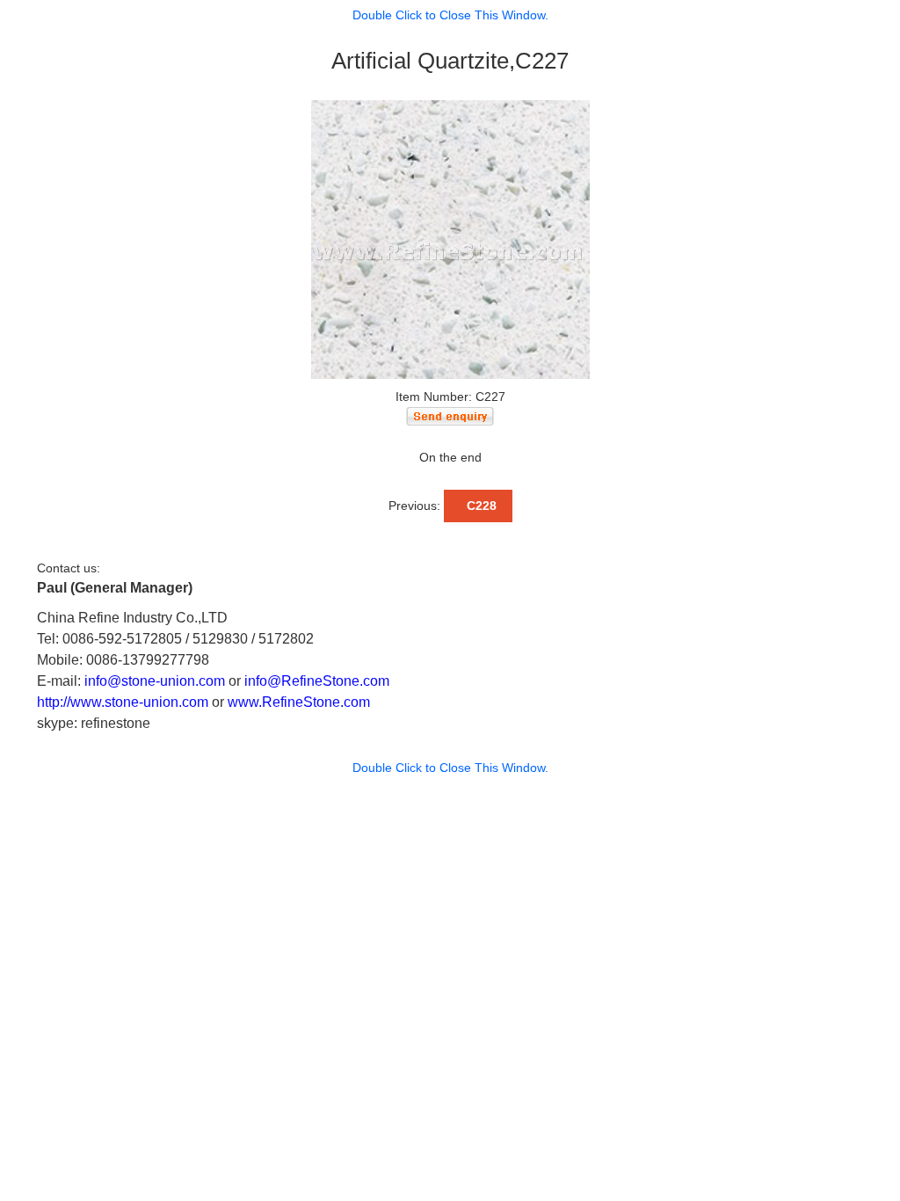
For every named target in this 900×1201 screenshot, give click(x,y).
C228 (478, 506)
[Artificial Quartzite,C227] (450, 238)
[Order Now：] (450, 415)
